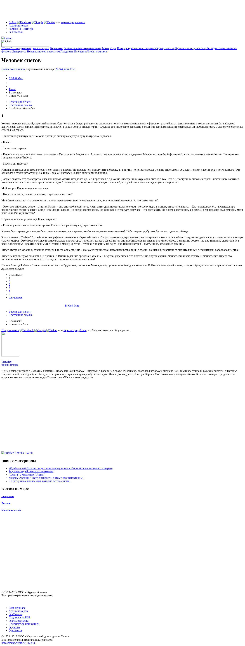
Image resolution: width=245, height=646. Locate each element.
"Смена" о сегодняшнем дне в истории (25, 48)
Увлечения (80, 51)
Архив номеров (18, 25)
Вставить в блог (18, 95)
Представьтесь (10, 330)
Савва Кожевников (13, 69)
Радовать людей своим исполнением (31, 471)
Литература (19, 51)
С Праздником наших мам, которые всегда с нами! (39, 481)
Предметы (66, 51)
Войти (13, 22)
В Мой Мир (16, 78)
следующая (15, 297)
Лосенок (5, 503)
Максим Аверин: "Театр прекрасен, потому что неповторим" (46, 477)
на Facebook (16, 31)
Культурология (165, 48)
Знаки (105, 48)
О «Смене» (15, 614)
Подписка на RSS (19, 617)
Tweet (12, 89)
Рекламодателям (19, 620)
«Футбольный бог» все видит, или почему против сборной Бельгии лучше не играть (60, 468)
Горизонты (56, 48)
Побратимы (7, 496)
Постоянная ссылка (20, 105)
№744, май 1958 (65, 69)
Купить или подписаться (190, 48)
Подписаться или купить (24, 623)
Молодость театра (11, 510)
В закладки (15, 92)
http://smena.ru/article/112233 (18, 642)
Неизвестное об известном (43, 51)
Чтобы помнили (97, 51)
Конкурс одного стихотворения (136, 48)
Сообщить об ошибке (22, 108)
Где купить (15, 630)
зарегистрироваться (73, 22)
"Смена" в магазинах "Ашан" (27, 474)
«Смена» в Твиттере (21, 28)
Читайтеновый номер (9, 363)
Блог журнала (17, 607)
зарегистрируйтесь (74, 330)
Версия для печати (20, 101)
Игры (113, 48)
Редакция (14, 627)
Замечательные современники (82, 48)
